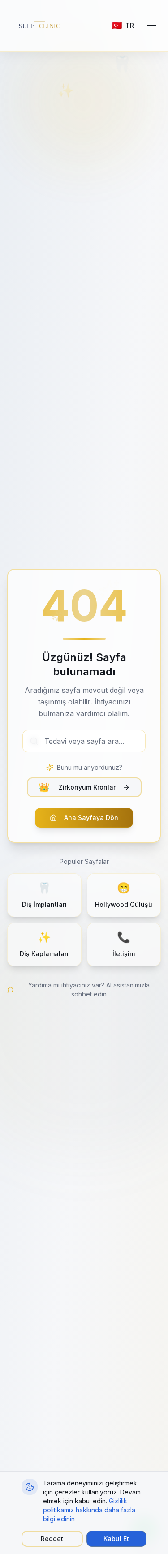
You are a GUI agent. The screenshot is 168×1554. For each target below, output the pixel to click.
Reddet (52, 1538)
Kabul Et (116, 1538)
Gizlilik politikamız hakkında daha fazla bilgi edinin (89, 1510)
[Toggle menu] (152, 25)
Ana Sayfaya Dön (91, 817)
